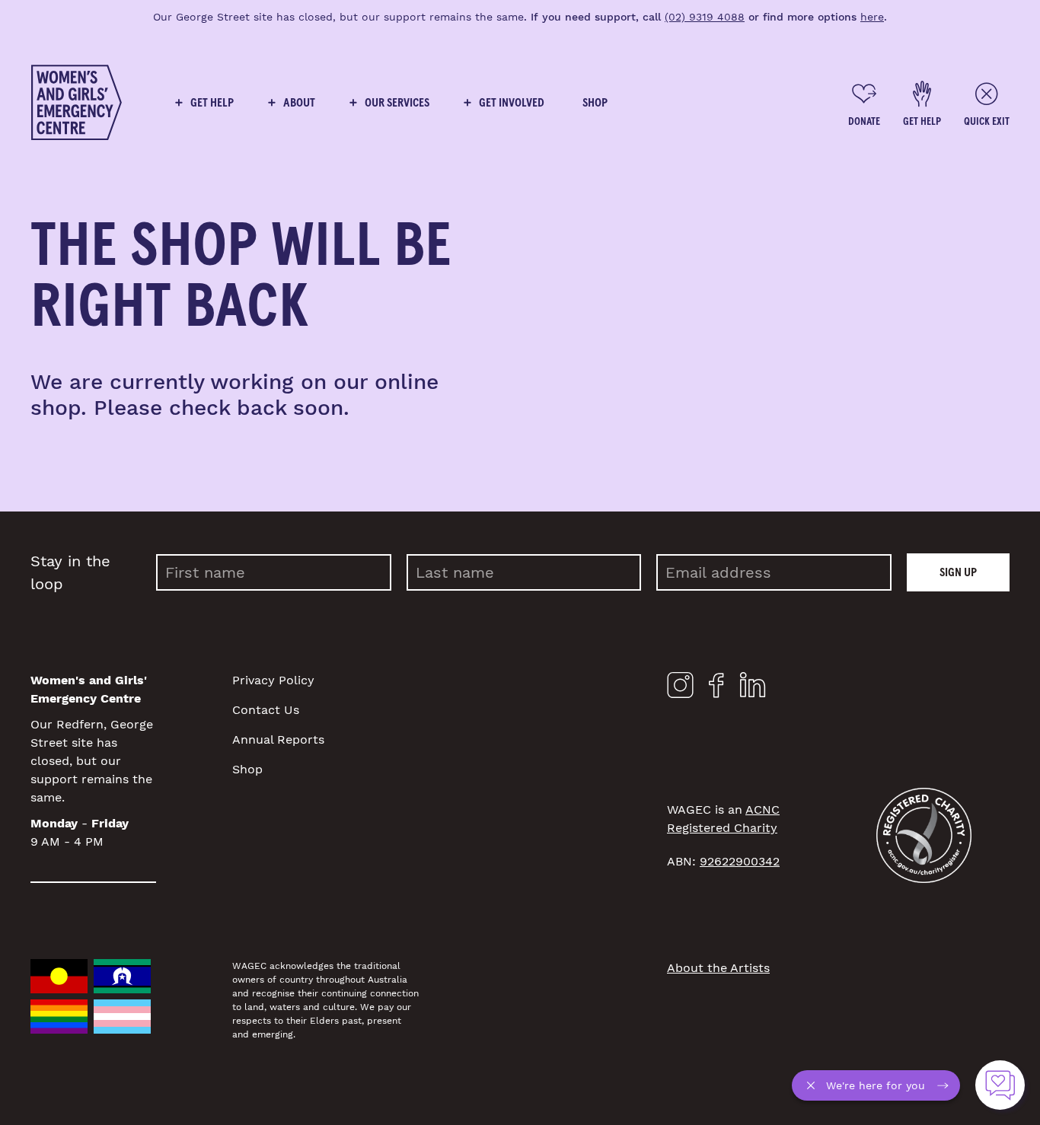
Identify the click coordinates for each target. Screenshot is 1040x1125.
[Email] (774, 572)
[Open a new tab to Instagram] (680, 688)
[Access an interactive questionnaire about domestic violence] (1000, 1085)
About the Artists (718, 968)
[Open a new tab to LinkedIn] (752, 688)
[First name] (273, 572)
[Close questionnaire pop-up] (814, 1085)
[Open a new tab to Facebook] (716, 689)
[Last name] (524, 572)
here (872, 17)
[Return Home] (76, 102)
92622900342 (740, 861)
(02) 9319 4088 (705, 17)
